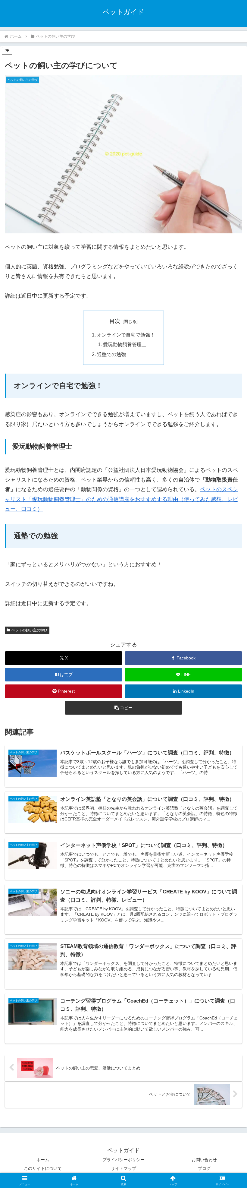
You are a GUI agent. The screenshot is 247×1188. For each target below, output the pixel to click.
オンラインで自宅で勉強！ (126, 334)
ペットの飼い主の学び (29, 630)
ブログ (204, 1168)
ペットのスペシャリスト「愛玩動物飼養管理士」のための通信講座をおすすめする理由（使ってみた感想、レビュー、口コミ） (121, 499)
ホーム (42, 1159)
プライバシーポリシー (123, 1159)
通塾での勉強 (111, 354)
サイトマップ (123, 1168)
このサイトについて (43, 1168)
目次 (114, 321)
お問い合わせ (204, 1159)
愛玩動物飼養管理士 (124, 344)
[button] (123, 708)
